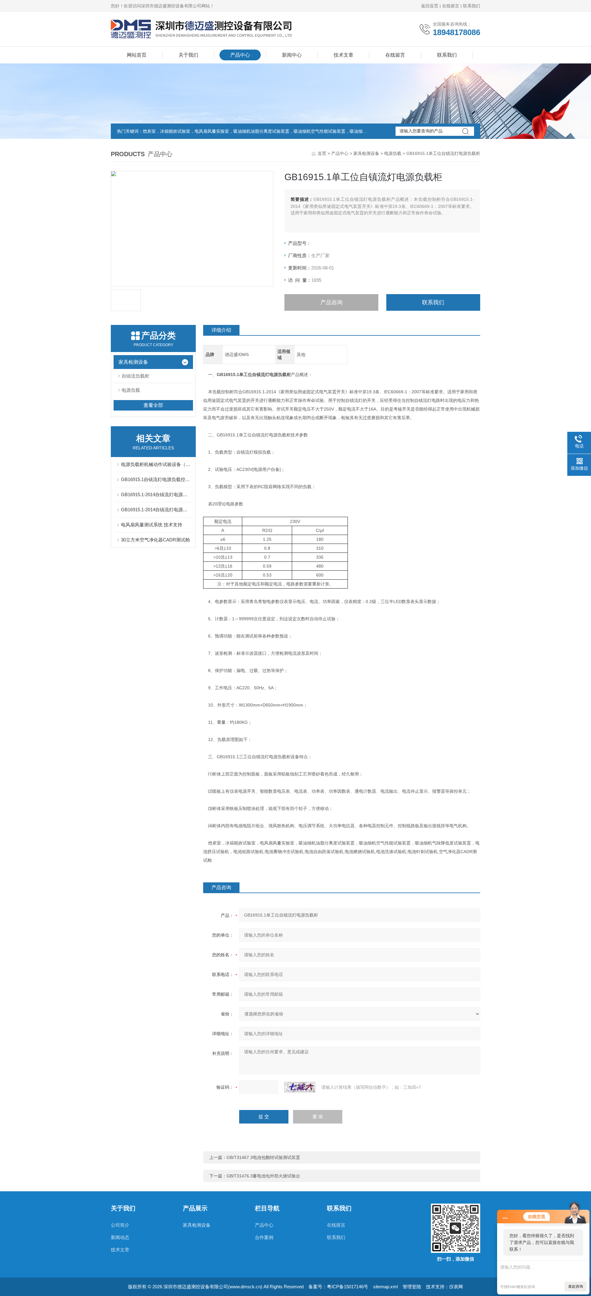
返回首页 (429, 5)
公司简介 (120, 1225)
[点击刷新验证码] (299, 1087)
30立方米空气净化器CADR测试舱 (155, 539)
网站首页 (137, 55)
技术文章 (343, 55)
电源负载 (392, 153)
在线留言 (450, 5)
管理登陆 (412, 1286)
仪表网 (456, 1286)
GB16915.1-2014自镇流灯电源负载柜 (156, 494)
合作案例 (264, 1237)
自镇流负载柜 (135, 376)
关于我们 (188, 55)
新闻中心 (292, 55)
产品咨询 (331, 302)
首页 (322, 153)
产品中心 (240, 55)
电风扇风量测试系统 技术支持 (151, 524)
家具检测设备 (366, 153)
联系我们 (471, 5)
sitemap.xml (385, 1286)
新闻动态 (120, 1237)
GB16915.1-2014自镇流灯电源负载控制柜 (156, 509)
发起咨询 (575, 1286)
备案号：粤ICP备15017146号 (338, 1286)
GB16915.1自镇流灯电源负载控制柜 (156, 479)
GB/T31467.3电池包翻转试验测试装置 (263, 1157)
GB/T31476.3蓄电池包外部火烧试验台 (263, 1175)
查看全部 (153, 405)
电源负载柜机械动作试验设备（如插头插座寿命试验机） (156, 464)
